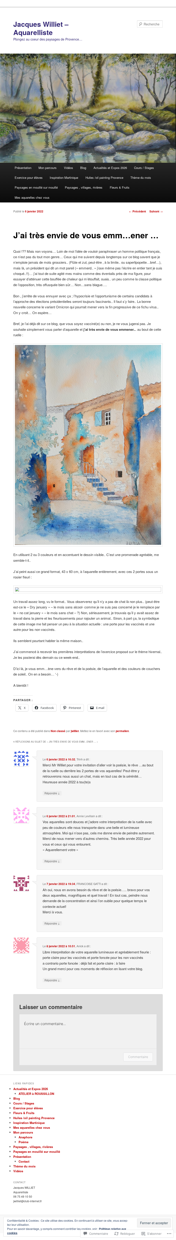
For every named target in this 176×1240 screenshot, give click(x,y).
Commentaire (138, 1057)
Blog (83, 168)
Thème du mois (140, 177)
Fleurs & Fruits (119, 187)
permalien (122, 731)
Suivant (156, 211)
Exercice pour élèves (29, 177)
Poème (23, 1142)
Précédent (137, 211)
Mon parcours (47, 168)
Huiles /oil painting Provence (104, 177)
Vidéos (68, 168)
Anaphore (25, 1137)
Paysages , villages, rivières (83, 187)
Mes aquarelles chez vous (32, 197)
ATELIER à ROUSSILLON (36, 1093)
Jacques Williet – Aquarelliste (41, 28)
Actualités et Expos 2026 (110, 168)
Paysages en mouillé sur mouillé (36, 187)
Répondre (52, 793)
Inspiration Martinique (64, 177)
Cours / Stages (144, 168)
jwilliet (75, 731)
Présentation (23, 168)
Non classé (58, 731)
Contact (24, 1161)
